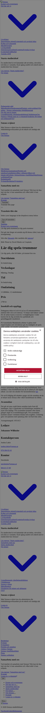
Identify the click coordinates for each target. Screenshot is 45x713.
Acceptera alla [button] (23, 370)
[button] (22, 381)
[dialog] (22, 356)
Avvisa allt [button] (23, 376)
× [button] (40, 330)
